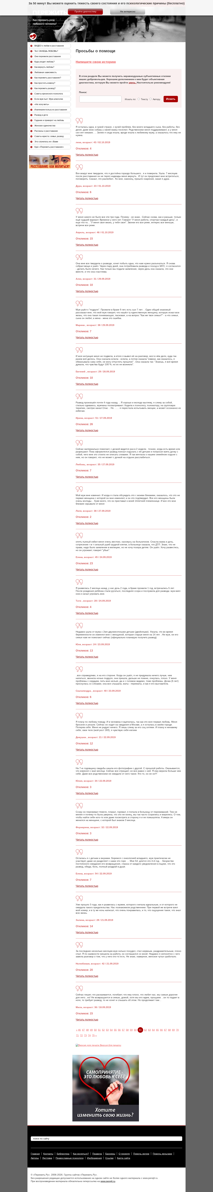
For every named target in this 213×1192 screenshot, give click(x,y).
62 (145, 1030)
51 (99, 1030)
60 (135, 1030)
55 (115, 1030)
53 (107, 1030)
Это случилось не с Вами (46, 141)
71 (77, 1035)
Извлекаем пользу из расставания (50, 110)
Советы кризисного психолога (48, 94)
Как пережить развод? (45, 88)
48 (87, 1030)
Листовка (47, 1158)
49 (91, 1030)
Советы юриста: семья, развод (49, 136)
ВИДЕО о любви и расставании (49, 46)
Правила (97, 1153)
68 (169, 1030)
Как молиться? (81, 1153)
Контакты (48, 1153)
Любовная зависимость (45, 72)
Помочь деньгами (162, 1153)
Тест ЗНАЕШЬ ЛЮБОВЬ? (46, 51)
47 (83, 1030)
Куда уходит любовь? (44, 62)
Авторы (35, 1158)
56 (119, 1030)
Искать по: (130, 99)
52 (103, 1030)
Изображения (94, 1158)
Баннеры (110, 1153)
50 (95, 1030)
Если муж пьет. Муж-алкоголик (48, 99)
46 (79, 1030)
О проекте (124, 1153)
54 (111, 1030)
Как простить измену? (44, 83)
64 (153, 1030)
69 (173, 1030)
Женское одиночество (44, 126)
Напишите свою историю (96, 62)
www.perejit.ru (108, 1181)
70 (177, 1030)
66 (161, 1030)
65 (157, 1030)
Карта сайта (123, 1158)
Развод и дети (41, 115)
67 (165, 1030)
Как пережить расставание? (47, 78)
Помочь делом (141, 1153)
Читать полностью (87, 154)
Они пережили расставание (47, 56)
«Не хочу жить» (41, 104)
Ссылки (109, 1158)
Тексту (144, 99)
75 (93, 1035)
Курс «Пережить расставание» (49, 147)
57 (123, 1030)
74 (89, 1035)
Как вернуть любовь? (44, 67)
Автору (156, 99)
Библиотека (63, 1153)
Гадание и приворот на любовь (49, 120)
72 (81, 1035)
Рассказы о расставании (46, 131)
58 (127, 1030)
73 (85, 1035)
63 (149, 1030)
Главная (35, 1153)
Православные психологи (70, 1158)
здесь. (133, 82)
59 (131, 1030)
